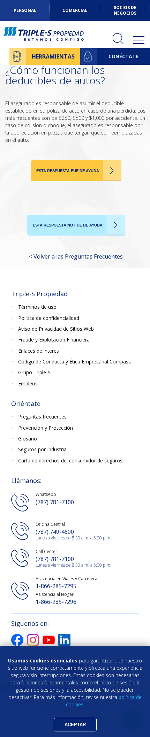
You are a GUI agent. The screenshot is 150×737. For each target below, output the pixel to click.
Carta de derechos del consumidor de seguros (70, 460)
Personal (25, 10)
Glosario (27, 438)
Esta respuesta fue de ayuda (67, 171)
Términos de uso (37, 307)
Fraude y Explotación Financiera (54, 339)
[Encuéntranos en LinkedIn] (64, 644)
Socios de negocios (125, 10)
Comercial (74, 10)
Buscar (118, 38)
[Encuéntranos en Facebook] (17, 644)
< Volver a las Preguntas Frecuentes (76, 256)
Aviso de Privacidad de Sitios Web (56, 328)
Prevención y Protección (45, 427)
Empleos (28, 383)
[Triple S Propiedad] (43, 35)
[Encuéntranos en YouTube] (49, 642)
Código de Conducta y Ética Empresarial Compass (74, 361)
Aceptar (75, 724)
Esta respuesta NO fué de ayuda (68, 225)
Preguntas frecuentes (42, 416)
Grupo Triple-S (34, 372)
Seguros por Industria (42, 449)
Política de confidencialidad (48, 318)
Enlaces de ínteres (38, 350)
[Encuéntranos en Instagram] (33, 644)
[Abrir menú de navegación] (138, 40)
